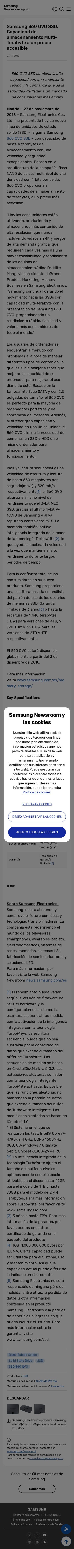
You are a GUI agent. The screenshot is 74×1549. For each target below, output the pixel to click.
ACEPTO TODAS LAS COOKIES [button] (37, 832)
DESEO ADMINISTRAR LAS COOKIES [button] (37, 817)
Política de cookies (37, 792)
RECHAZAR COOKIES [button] (36, 804)
